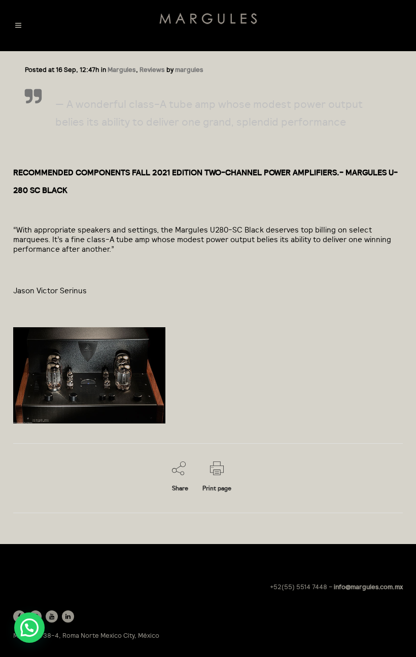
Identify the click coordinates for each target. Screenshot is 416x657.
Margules (122, 69)
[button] (29, 627)
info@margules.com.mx (368, 587)
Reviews (152, 69)
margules (189, 69)
